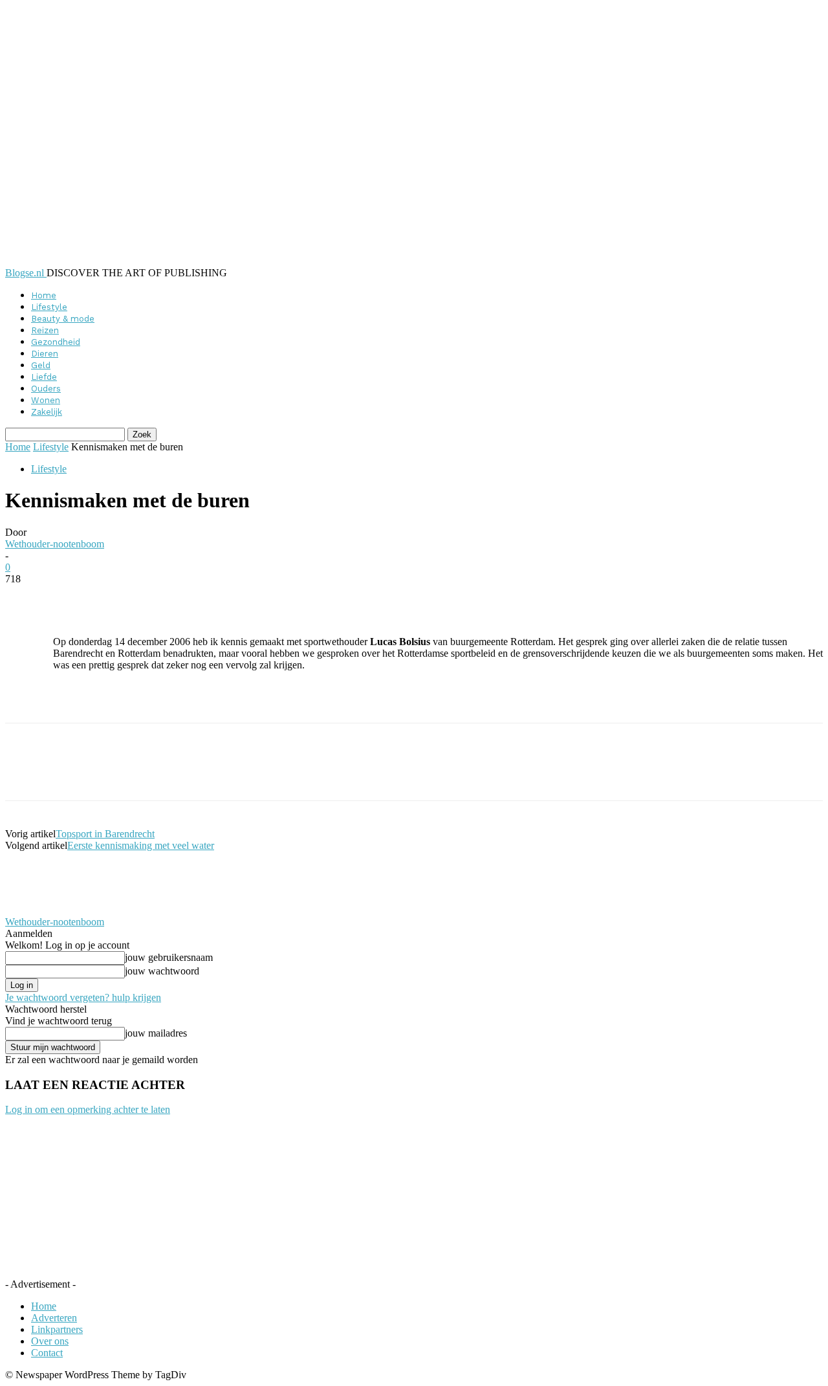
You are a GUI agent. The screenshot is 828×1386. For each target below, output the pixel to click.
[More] (320, 598)
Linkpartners (57, 1329)
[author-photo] (36, 910)
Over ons (50, 1341)
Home (43, 295)
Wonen (45, 400)
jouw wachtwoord (162, 970)
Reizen (45, 330)
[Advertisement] (204, 700)
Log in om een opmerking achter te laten (87, 1109)
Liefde (44, 377)
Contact (47, 1352)
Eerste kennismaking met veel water (140, 845)
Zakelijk (46, 412)
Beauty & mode (62, 319)
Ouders (46, 388)
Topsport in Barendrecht (105, 833)
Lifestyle (49, 307)
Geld (40, 365)
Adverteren (54, 1317)
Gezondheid (55, 342)
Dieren (44, 353)
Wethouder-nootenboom (54, 543)
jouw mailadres (156, 1033)
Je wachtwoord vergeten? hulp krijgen (83, 997)
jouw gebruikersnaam (169, 957)
